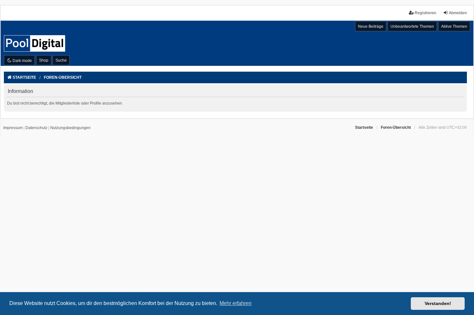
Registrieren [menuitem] (425, 13)
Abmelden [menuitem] (458, 13)
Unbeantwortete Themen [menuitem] (412, 26)
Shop (43, 60)
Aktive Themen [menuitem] (454, 26)
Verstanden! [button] (438, 303)
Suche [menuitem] (61, 60)
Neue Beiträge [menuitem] (370, 26)
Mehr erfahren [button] (236, 303)
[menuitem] (13, 128)
